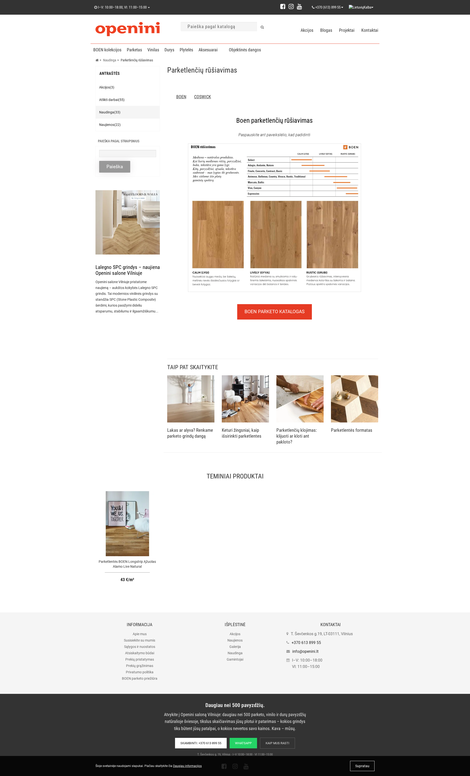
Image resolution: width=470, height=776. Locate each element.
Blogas (326, 30)
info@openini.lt (305, 651)
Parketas (134, 49)
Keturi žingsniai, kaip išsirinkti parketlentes (241, 433)
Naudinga (235, 653)
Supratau (362, 766)
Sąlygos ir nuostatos (139, 647)
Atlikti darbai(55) (112, 100)
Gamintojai (235, 659)
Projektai (346, 30)
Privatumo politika (139, 672)
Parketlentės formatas (351, 430)
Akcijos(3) (106, 87)
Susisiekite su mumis (139, 640)
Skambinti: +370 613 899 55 (200, 743)
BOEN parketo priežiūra (139, 678)
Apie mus (140, 634)
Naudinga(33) (109, 112)
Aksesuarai (208, 49)
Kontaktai (369, 30)
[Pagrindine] (97, 60)
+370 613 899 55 (306, 642)
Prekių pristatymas (139, 659)
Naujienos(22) (110, 125)
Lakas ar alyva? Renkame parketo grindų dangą (190, 433)
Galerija (235, 647)
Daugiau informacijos (187, 766)
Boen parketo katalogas (275, 311)
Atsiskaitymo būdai (139, 653)
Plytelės (186, 49)
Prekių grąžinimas (139, 666)
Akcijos (307, 30)
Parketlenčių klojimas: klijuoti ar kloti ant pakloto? (296, 436)
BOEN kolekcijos (107, 49)
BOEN (181, 96)
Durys (169, 49)
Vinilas (153, 49)
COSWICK (202, 96)
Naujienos (235, 640)
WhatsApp (243, 743)
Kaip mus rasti (277, 743)
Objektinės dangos (245, 49)
